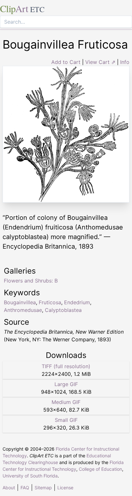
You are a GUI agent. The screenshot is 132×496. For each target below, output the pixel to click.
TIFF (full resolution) (66, 366)
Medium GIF (66, 402)
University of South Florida (30, 475)
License (65, 487)
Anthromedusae (23, 310)
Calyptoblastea (63, 310)
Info (124, 62)
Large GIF (66, 384)
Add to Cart (65, 62)
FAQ (25, 487)
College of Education (100, 469)
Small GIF (66, 420)
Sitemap (43, 487)
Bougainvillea (20, 302)
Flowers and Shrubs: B (31, 280)
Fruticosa (50, 302)
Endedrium (77, 302)
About (9, 487)
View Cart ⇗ (100, 62)
